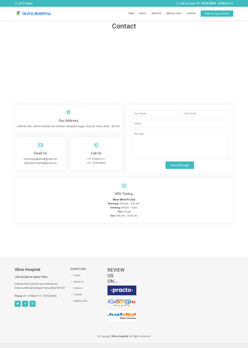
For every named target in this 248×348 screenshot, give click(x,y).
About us (79, 281)
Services (156, 13)
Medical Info (173, 13)
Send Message (180, 165)
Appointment (217, 13)
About (142, 13)
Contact (191, 13)
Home (131, 13)
